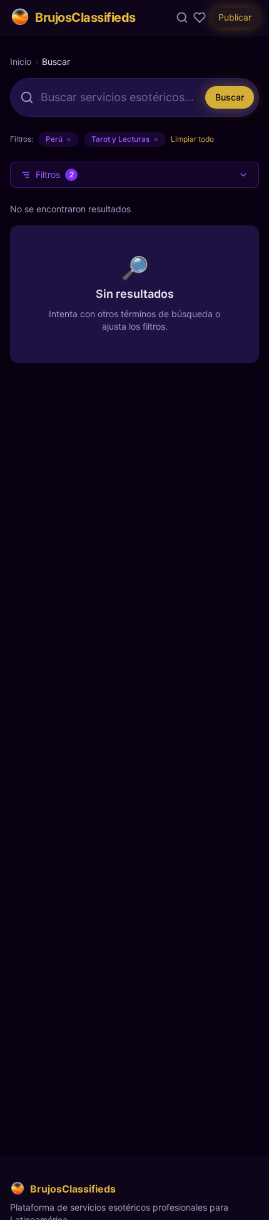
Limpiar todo (192, 139)
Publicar (234, 17)
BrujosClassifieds (85, 17)
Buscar (229, 97)
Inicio (20, 61)
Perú (58, 139)
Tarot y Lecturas (124, 139)
